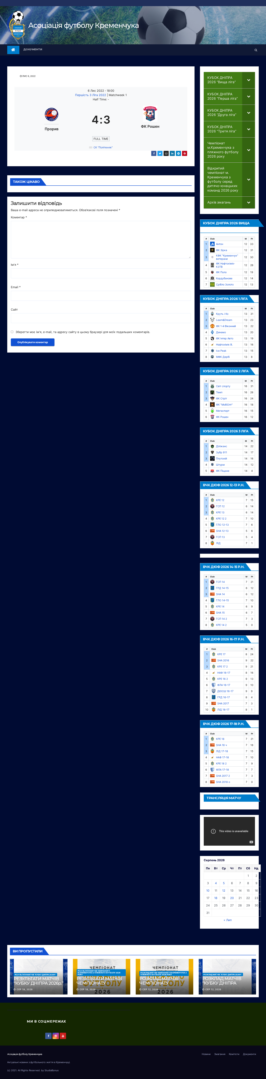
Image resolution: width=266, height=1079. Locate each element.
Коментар (19, 217)
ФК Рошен (222, 416)
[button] (256, 50)
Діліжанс (221, 446)
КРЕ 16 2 (222, 678)
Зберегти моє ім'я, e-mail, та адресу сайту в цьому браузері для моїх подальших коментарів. (83, 332)
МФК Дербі (223, 356)
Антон (219, 243)
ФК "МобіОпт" (224, 404)
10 (207, 890)
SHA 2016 (223, 660)
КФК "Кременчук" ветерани (227, 257)
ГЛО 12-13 (222, 524)
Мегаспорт (222, 410)
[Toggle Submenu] (248, 80)
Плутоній (221, 458)
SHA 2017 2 (223, 775)
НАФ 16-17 (223, 672)
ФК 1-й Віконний (226, 326)
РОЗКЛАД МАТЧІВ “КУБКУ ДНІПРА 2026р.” (222, 974)
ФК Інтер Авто (224, 338)
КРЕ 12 (220, 500)
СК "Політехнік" (103, 147)
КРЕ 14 (220, 606)
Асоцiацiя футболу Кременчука (83, 25)
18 (215, 898)
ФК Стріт (221, 398)
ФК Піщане (222, 470)
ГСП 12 (220, 506)
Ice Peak (221, 350)
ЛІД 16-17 (223, 709)
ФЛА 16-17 (223, 684)
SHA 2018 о (223, 781)
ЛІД (218, 543)
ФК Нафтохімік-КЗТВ (225, 265)
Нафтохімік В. (224, 344)
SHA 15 (220, 612)
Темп (219, 392)
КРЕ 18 (220, 738)
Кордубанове (224, 278)
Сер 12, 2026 (150, 989)
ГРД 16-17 (223, 697)
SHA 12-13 (222, 530)
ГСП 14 (220, 581)
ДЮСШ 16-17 (225, 691)
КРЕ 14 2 (221, 624)
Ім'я (14, 264)
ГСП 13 (220, 537)
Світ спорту (223, 386)
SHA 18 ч (221, 745)
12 (223, 890)
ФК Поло (221, 272)
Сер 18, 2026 (25, 989)
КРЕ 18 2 (221, 763)
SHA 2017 (223, 703)
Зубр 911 (221, 452)
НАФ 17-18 (222, 757)
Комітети (234, 1054)
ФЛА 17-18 (222, 769)
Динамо (221, 332)
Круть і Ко (222, 313)
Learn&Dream (224, 319)
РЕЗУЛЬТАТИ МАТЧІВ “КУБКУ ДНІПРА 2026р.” (35, 975)
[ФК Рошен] (150, 120)
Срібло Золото (225, 284)
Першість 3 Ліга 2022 (91, 95)
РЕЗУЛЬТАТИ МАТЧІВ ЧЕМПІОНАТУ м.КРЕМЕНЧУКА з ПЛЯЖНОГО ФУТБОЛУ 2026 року (99, 973)
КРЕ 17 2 (222, 666)
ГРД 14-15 (222, 588)
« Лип (228, 920)
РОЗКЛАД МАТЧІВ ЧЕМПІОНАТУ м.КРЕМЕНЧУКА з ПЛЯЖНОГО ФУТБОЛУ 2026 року (163, 974)
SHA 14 (220, 594)
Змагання (219, 1054)
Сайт (14, 309)
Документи (32, 49)
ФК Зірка (221, 250)
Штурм (220, 464)
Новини (206, 1054)
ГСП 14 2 (221, 618)
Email (16, 287)
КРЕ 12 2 (221, 518)
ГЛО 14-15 (222, 600)
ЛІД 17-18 (222, 751)
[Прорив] (51, 120)
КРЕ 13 (220, 512)
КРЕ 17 (221, 654)
